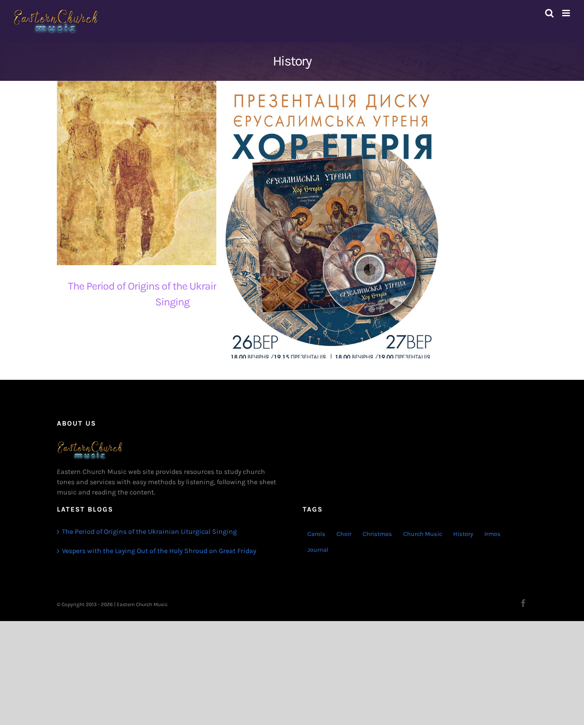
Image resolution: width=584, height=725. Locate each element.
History (463, 534)
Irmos (492, 534)
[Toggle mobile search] (549, 13)
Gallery (180, 173)
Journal (317, 549)
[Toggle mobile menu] (566, 13)
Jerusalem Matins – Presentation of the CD (324, 244)
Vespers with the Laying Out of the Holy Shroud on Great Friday (159, 551)
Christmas (377, 534)
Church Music (422, 534)
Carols (316, 534)
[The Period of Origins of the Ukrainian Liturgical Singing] (172, 173)
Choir (343, 534)
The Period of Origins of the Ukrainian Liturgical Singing (165, 173)
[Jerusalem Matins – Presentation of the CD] (331, 244)
